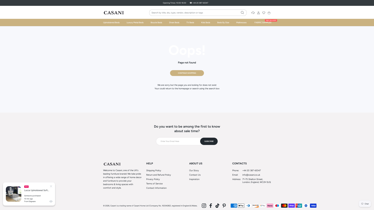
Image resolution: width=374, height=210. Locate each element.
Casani (113, 206)
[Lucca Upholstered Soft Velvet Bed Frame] (13, 194)
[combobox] (198, 12)
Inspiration (194, 179)
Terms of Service (154, 183)
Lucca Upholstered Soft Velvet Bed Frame (36, 190)
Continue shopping (187, 73)
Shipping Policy (153, 170)
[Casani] (114, 13)
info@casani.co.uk (251, 175)
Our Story (194, 170)
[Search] (242, 12)
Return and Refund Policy (158, 175)
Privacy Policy (153, 179)
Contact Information (156, 188)
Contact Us (195, 175)
